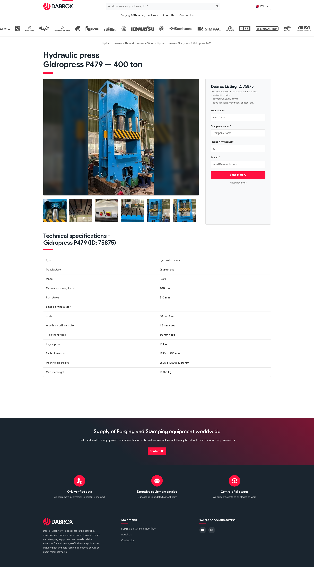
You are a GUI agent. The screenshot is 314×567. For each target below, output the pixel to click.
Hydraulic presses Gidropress (173, 43)
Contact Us (186, 15)
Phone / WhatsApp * (223, 141)
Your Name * (218, 110)
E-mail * (215, 157)
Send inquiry (238, 175)
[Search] (217, 6)
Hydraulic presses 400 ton (139, 43)
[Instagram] (211, 530)
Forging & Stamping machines (139, 15)
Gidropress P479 (202, 43)
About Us (168, 15)
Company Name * (221, 126)
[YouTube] (202, 530)
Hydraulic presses (112, 43)
